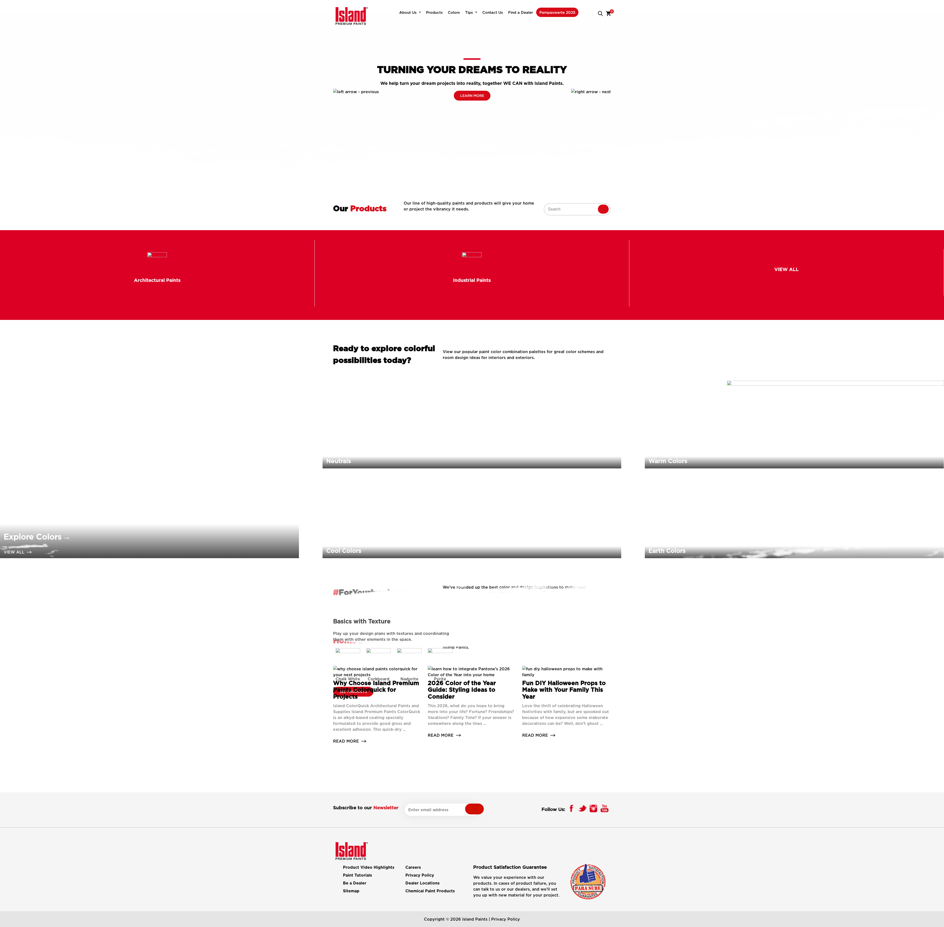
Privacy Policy (419, 875)
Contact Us (492, 12)
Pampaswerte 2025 (557, 12)
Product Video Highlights (368, 867)
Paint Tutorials (357, 875)
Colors (454, 12)
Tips (469, 12)
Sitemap (351, 891)
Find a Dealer (520, 12)
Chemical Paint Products (430, 891)
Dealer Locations (422, 883)
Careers (413, 867)
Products (434, 12)
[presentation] (356, 92)
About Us (408, 12)
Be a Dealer (354, 883)
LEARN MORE (472, 95)
